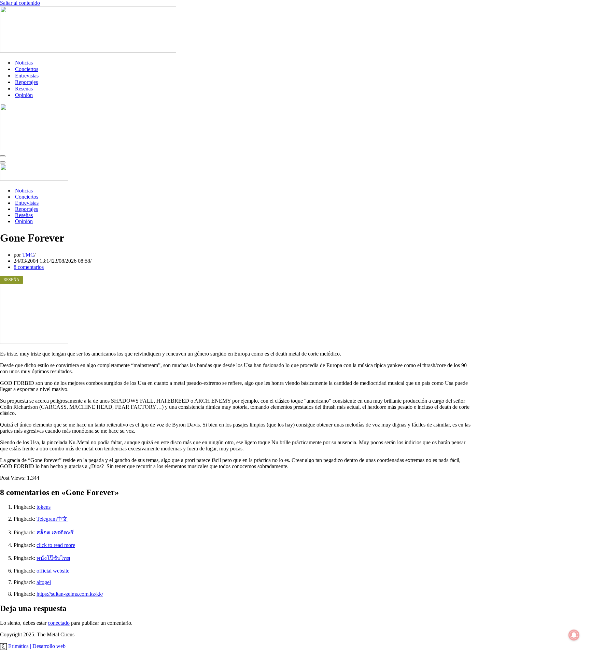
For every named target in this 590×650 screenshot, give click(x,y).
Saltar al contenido (20, 3)
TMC (28, 255)
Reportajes (26, 82)
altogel (44, 582)
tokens (44, 507)
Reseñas (24, 88)
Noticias (24, 63)
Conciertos (26, 69)
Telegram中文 (52, 519)
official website (53, 571)
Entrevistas (27, 75)
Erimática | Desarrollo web (36, 646)
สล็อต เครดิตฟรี (55, 532)
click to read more (56, 545)
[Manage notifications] (573, 635)
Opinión (24, 95)
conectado (59, 623)
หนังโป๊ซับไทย (53, 558)
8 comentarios (29, 267)
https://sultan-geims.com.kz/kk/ (70, 594)
